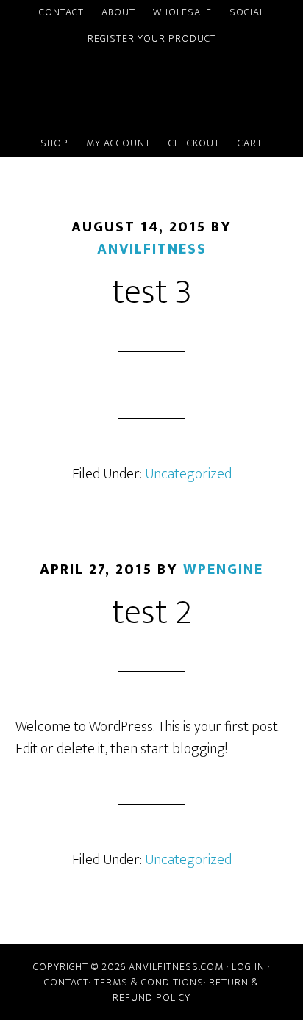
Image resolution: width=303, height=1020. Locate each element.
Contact (66, 982)
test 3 (152, 292)
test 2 (152, 612)
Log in (248, 966)
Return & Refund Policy (186, 990)
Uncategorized (188, 473)
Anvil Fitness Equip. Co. (151, 92)
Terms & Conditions (149, 982)
